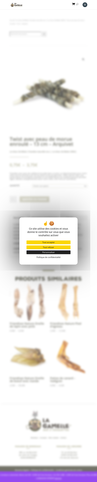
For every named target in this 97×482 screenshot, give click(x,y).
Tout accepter (48, 242)
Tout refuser (48, 247)
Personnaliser (48, 252)
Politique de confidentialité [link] (48, 257)
